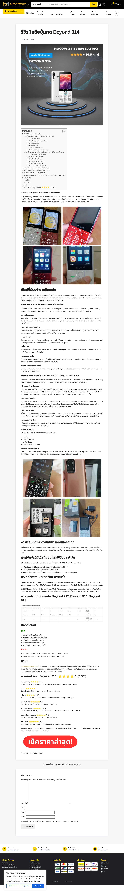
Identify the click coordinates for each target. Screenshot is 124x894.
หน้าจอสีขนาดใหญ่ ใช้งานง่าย (38, 154)
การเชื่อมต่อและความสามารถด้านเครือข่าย (37, 168)
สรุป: (25, 185)
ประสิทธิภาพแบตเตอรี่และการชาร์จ (34, 173)
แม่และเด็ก (117, 13)
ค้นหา (93, 4)
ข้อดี (28, 180)
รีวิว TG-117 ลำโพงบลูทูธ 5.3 (71, 764)
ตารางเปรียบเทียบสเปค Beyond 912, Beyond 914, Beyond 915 (44, 175)
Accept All (38, 886)
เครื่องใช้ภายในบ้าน (108, 13)
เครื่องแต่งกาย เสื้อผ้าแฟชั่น (95, 13)
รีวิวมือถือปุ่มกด (37, 753)
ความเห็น (24, 803)
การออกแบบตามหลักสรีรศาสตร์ (39, 150)
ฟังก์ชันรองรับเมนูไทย (36, 163)
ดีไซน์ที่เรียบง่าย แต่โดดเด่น (32, 134)
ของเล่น (51, 13)
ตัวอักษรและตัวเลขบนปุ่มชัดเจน (39, 141)
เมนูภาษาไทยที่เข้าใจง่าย (37, 157)
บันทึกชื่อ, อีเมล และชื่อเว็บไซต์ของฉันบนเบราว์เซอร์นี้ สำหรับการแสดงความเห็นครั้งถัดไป (50, 821)
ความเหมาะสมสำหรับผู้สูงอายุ (38, 166)
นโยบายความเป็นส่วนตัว (8, 865)
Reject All (25, 886)
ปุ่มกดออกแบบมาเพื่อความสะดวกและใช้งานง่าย (40, 136)
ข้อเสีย (29, 182)
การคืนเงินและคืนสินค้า (35, 867)
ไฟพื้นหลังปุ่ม (34, 145)
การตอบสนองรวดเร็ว (36, 148)
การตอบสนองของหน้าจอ (37, 161)
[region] (25, 880)
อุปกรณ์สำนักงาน (72, 13)
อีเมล (23, 812)
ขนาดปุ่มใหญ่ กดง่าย (36, 139)
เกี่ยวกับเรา (5, 863)
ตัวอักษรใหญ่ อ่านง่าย (36, 159)
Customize (12, 886)
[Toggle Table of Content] (63, 131)
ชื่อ (22, 807)
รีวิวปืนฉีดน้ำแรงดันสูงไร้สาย (52, 764)
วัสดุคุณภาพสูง (34, 143)
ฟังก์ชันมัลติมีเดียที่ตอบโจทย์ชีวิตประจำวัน (37, 170)
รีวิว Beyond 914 (26, 753)
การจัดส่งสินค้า (34, 865)
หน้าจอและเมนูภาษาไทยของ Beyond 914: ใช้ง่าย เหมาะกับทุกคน (45, 152)
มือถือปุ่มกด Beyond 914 (29, 666)
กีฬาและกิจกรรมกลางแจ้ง (41, 13)
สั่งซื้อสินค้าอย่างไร (34, 863)
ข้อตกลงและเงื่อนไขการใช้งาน (9, 867)
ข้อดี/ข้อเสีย (27, 178)
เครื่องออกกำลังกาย (83, 13)
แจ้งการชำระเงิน (34, 869)
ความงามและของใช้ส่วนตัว (60, 13)
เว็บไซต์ (23, 817)
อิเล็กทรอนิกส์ (30, 13)
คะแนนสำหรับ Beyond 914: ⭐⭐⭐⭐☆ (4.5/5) (39, 187)
